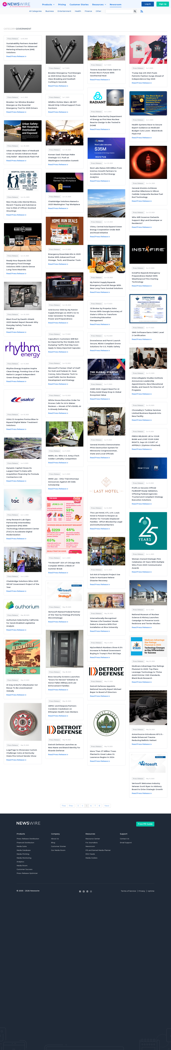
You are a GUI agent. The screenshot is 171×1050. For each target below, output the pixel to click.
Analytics (20, 862)
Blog (53, 843)
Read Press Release (15, 56)
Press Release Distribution (28, 839)
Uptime (151, 891)
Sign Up (162, 4)
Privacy (141, 891)
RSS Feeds (90, 854)
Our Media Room (58, 850)
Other (98, 11)
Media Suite (22, 846)
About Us (55, 839)
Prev (71, 805)
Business (49, 11)
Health (78, 11)
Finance (88, 11)
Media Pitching (23, 854)
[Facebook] (80, 891)
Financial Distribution (25, 843)
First (64, 805)
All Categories (35, 11)
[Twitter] (83, 891)
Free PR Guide (145, 824)
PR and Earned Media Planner (98, 850)
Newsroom (90, 846)
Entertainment (64, 11)
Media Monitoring (24, 858)
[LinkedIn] (87, 891)
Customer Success (24, 869)
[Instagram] (91, 891)
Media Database (24, 850)
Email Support (126, 843)
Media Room (22, 866)
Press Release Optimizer (27, 873)
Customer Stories (58, 846)
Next (107, 805)
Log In (148, 4)
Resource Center (93, 839)
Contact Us (124, 839)
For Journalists (92, 843)
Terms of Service (128, 891)
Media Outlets (91, 858)
